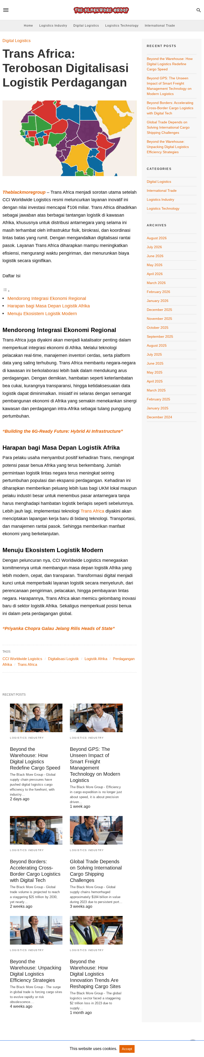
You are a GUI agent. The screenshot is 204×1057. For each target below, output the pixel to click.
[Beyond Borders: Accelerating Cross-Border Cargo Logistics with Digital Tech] (36, 830)
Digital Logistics (86, 25)
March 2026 (156, 283)
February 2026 (158, 292)
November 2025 (159, 319)
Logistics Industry (53, 25)
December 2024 (159, 417)
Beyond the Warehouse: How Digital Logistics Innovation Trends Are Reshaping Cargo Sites (95, 974)
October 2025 (157, 328)
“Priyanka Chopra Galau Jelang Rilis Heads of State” (58, 628)
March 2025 (156, 390)
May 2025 (154, 372)
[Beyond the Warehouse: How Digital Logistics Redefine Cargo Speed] (36, 718)
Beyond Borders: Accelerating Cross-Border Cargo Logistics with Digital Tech (170, 108)
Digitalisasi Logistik (63, 659)
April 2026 (155, 274)
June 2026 (155, 256)
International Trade (160, 25)
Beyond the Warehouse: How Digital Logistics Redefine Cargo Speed (170, 64)
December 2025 (159, 310)
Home (28, 25)
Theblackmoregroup (24, 192)
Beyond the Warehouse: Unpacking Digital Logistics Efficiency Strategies (168, 147)
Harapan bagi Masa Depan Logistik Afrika (48, 305)
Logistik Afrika (96, 659)
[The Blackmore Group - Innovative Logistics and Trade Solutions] (101, 10)
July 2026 (154, 247)
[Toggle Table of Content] (6, 290)
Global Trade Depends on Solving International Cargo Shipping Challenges (168, 127)
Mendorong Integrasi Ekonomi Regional (46, 298)
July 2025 (154, 354)
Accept (127, 1049)
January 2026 (157, 301)
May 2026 (154, 265)
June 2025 (155, 363)
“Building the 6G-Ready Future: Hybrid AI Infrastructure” (62, 431)
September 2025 (160, 336)
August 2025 (157, 345)
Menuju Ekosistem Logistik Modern (42, 313)
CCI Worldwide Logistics (22, 659)
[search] (199, 10)
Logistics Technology (122, 25)
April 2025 (155, 381)
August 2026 (157, 238)
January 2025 (157, 408)
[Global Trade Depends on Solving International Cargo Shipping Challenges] (96, 830)
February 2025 (158, 399)
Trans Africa (92, 511)
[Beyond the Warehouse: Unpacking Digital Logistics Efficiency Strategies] (36, 930)
